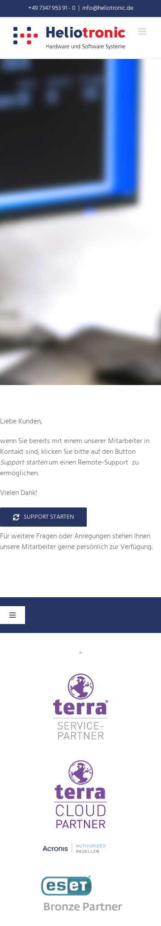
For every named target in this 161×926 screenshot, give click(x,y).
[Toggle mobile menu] (143, 31)
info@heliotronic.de (107, 8)
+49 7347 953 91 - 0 (52, 8)
